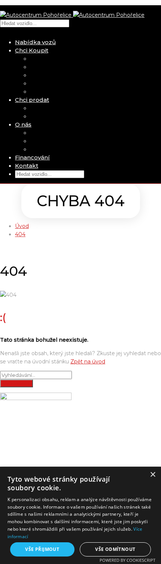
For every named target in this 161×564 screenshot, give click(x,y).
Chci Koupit (31, 50)
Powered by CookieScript (127, 560)
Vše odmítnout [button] (115, 549)
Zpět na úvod (87, 361)
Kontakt (26, 165)
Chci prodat (32, 99)
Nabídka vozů (35, 42)
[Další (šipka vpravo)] (148, 282)
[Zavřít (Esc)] (153, 8)
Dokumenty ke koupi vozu (65, 91)
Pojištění (42, 67)
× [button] (152, 475)
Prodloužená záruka (56, 75)
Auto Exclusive (50, 141)
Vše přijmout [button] (42, 549)
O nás (23, 124)
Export (39, 83)
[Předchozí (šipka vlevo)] (13, 282)
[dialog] (80, 515)
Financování (32, 157)
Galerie (39, 132)
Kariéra (39, 149)
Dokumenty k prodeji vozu (65, 116)
